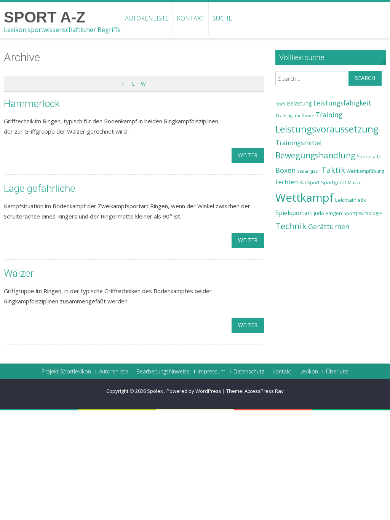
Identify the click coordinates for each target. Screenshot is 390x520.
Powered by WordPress (193, 391)
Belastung (299, 103)
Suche (222, 18)
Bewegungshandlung (315, 155)
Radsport (309, 182)
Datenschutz (248, 371)
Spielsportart (293, 213)
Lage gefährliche (39, 188)
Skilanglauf (308, 171)
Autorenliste (147, 18)
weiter (247, 155)
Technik (291, 226)
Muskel (355, 182)
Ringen (334, 213)
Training (329, 114)
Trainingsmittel (298, 142)
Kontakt (191, 18)
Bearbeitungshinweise (163, 371)
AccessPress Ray (264, 391)
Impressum (211, 371)
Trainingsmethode (294, 115)
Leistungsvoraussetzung (327, 129)
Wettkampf (304, 197)
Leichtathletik (350, 199)
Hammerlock (32, 103)
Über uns (337, 371)
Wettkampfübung (365, 171)
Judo (319, 213)
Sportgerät (333, 182)
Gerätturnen (328, 226)
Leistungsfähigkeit (342, 102)
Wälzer (19, 273)
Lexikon (308, 371)
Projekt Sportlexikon (66, 371)
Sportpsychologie (363, 213)
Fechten (286, 182)
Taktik (333, 169)
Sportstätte (369, 156)
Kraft (280, 104)
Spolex (155, 391)
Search (365, 77)
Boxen (285, 170)
